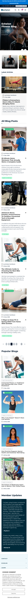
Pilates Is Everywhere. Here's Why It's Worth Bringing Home (11, 102)
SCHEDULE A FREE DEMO (21, 5)
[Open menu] (25, 9)
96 (21, 344)
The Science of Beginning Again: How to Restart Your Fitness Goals (13, 485)
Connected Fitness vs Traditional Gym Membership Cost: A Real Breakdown (12, 384)
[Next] (25, 50)
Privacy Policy (21, 585)
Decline (13, 593)
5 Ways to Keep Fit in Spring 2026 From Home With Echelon (11, 321)
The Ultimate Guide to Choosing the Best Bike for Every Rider (10, 271)
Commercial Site (14, 3)
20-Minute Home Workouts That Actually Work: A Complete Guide (11, 160)
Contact (4, 558)
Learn (3, 567)
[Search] (15, 9)
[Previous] (22, 50)
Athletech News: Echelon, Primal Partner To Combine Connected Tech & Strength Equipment (10, 216)
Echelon (4, 563)
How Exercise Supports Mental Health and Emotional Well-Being (12, 452)
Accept (13, 589)
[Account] (18, 9)
